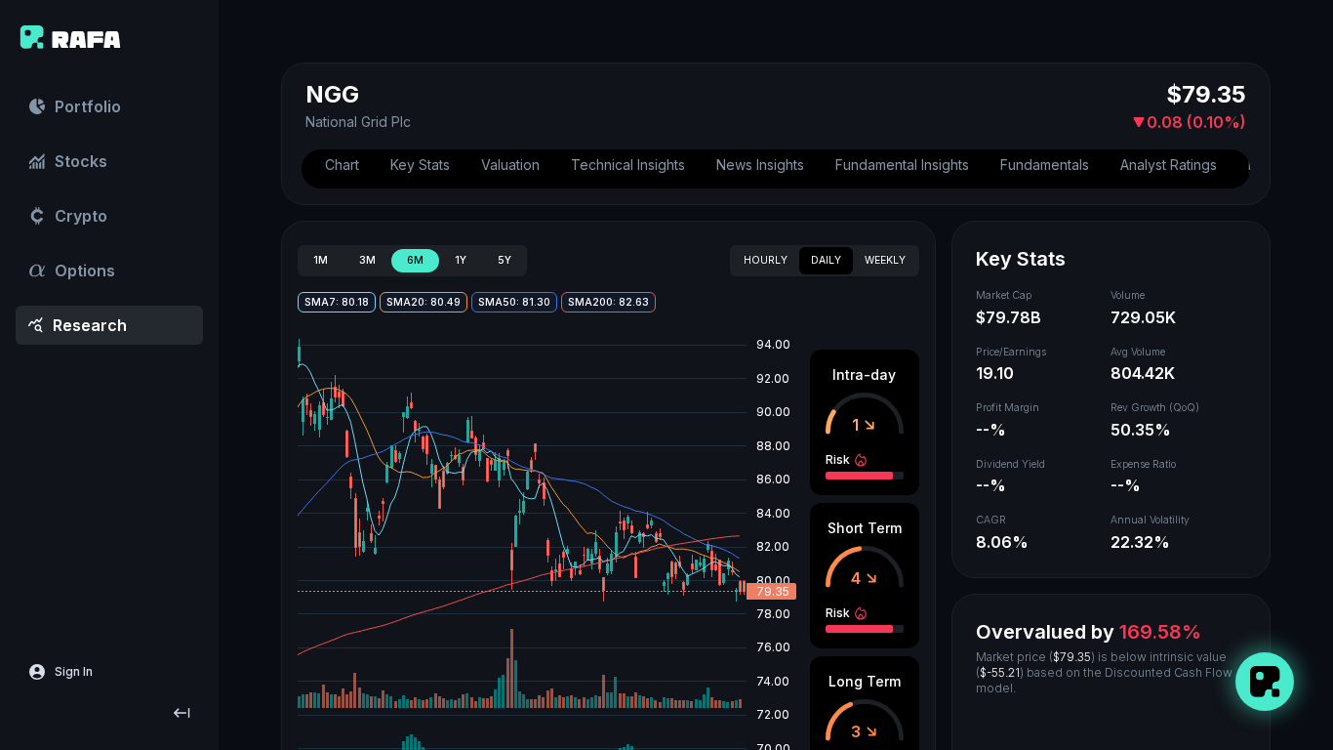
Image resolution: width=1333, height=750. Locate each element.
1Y (460, 260)
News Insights (760, 164)
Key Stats (420, 164)
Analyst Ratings (1168, 164)
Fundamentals (1044, 164)
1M (320, 260)
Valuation (510, 164)
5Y (504, 260)
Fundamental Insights (902, 164)
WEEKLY (885, 260)
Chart (342, 164)
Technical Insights (628, 164)
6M (415, 260)
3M (367, 260)
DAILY (826, 260)
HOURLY (766, 260)
